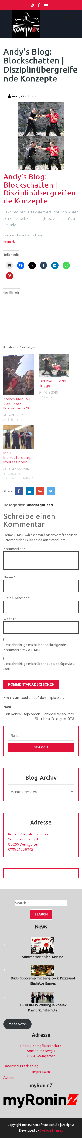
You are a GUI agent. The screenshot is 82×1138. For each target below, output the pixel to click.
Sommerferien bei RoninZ (42, 957)
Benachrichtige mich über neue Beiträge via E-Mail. (39, 666)
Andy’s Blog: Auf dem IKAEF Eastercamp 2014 (18, 404)
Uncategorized (40, 505)
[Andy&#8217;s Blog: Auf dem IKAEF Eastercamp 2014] (18, 374)
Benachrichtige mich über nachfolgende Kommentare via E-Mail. (34, 647)
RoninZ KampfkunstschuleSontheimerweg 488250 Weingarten (29, 839)
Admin (8, 1077)
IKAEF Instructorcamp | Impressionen (18, 457)
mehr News (17, 1024)
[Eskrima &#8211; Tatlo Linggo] (54, 365)
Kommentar (14, 549)
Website (10, 619)
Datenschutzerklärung (20, 1066)
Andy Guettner (23, 96)
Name (9, 577)
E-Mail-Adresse (16, 598)
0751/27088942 (20, 849)
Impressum (41, 1072)
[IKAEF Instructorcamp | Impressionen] (18, 437)
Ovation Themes (51, 1130)
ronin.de (9, 241)
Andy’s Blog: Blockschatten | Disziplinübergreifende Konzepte (39, 188)
